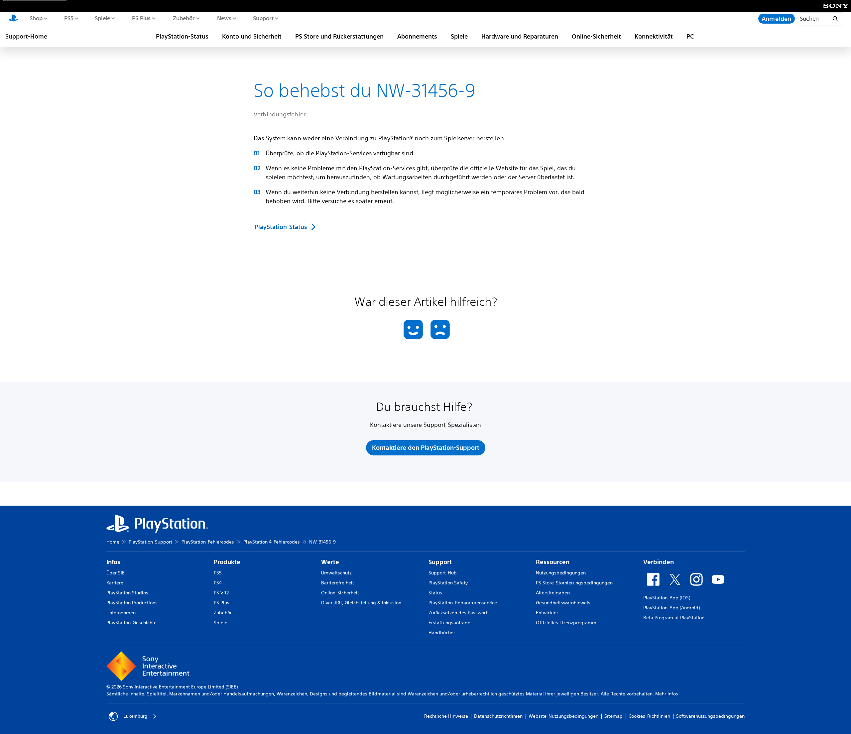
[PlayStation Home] (13, 18)
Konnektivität (654, 36)
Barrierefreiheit (337, 583)
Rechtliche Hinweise (446, 716)
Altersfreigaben (553, 593)
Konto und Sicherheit (252, 36)
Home (112, 542)
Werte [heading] (330, 562)
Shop (36, 18)
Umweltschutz (336, 573)
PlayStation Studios (127, 593)
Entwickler (547, 613)
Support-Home (26, 36)
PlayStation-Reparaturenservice (462, 603)
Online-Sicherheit (596, 36)
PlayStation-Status (182, 36)
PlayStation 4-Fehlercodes (271, 542)
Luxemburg (135, 716)
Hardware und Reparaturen (519, 36)
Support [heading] (440, 562)
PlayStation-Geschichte (131, 623)
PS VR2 (221, 593)
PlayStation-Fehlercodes (208, 542)
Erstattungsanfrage (449, 623)
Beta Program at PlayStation (673, 618)
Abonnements (417, 36)
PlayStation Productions (132, 603)
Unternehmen (121, 613)
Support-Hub (442, 573)
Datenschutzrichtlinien (498, 716)
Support (263, 18)
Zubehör (183, 18)
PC (690, 36)
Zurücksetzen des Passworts (459, 613)
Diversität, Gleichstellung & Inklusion (361, 603)
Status (435, 593)
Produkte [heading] (227, 562)
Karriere (114, 583)
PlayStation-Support (150, 542)
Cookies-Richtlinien (649, 716)
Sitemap (613, 716)
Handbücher (441, 633)
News (224, 18)
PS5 (68, 18)
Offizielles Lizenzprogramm (566, 623)
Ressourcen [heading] (552, 562)
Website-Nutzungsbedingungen (563, 716)
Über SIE (115, 573)
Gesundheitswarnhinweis (563, 603)
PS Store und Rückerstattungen (339, 36)
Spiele (102, 18)
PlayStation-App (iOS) (666, 598)
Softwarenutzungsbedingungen (710, 716)
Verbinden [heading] (658, 562)
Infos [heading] (113, 562)
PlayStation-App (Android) (671, 608)
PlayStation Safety (448, 583)
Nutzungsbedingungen (561, 573)
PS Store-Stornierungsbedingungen (574, 583)
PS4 (218, 583)
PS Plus (141, 18)
